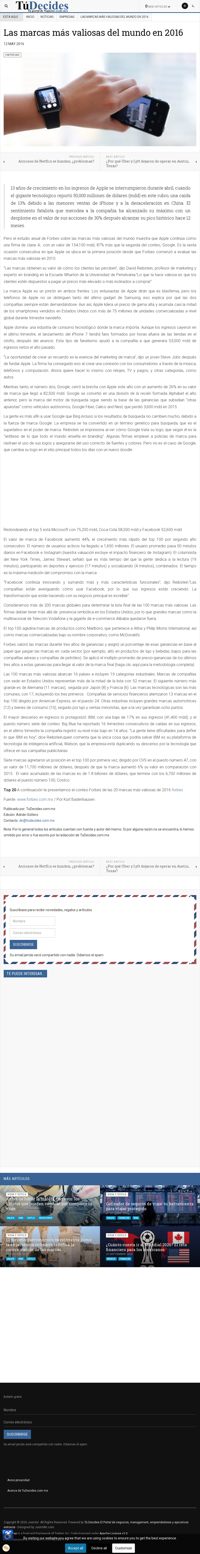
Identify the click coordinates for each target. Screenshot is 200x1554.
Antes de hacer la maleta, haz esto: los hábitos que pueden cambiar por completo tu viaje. (49, 1203)
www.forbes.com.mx (35, 799)
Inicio (30, 17)
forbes (177, 790)
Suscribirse (23, 944)
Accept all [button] (75, 1548)
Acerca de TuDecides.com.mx (27, 1490)
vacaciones (45, 1218)
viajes (11, 1218)
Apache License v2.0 (114, 1533)
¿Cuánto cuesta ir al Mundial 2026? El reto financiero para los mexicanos (146, 1247)
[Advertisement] (45, 490)
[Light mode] (185, 6)
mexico (111, 1259)
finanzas (124, 1218)
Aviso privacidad (18, 1480)
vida (21, 1218)
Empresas (67, 17)
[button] (185, 1191)
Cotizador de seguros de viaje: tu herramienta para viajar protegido (149, 1206)
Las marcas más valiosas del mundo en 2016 (93, 32)
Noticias (46, 17)
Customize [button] (123, 1548)
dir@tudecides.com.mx (37, 820)
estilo (31, 1218)
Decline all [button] (99, 1548)
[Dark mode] (193, 6)
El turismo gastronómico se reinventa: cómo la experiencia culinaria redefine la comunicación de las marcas (48, 1244)
